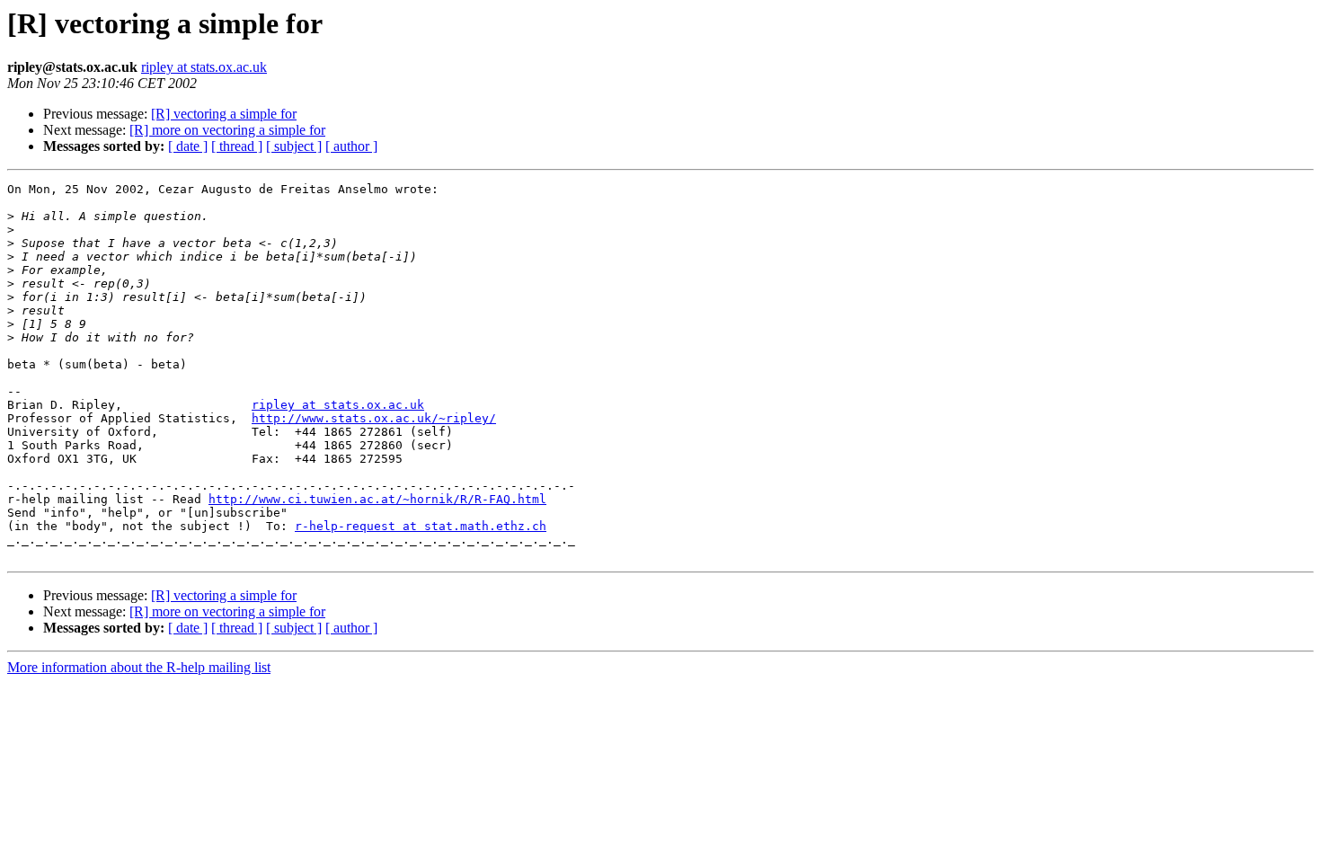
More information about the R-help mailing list (138, 667)
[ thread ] (236, 146)
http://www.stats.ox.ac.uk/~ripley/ (374, 418)
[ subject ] (294, 146)
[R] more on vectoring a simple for (227, 129)
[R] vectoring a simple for (224, 113)
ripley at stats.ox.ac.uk (204, 67)
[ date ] (188, 146)
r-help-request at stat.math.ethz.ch (420, 526)
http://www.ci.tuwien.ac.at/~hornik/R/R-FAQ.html (377, 499)
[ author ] (351, 146)
